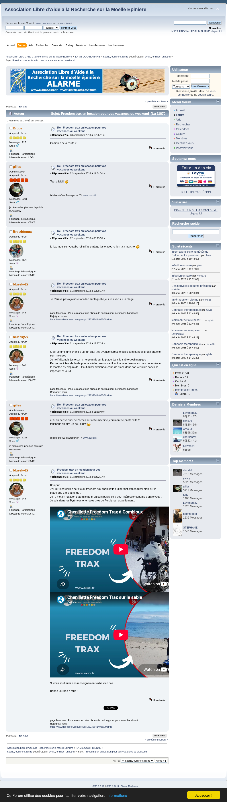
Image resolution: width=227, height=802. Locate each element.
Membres (181, 138)
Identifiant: (183, 75)
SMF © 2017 (112, 786)
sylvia (148, 56)
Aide (178, 119)
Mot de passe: (180, 81)
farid (185, 494)
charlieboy (189, 437)
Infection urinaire (182, 265)
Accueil (180, 110)
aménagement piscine (185, 299)
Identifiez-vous (185, 143)
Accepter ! (203, 795)
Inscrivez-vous (184, 148)
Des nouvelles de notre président (191, 285)
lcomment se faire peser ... (187, 320)
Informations (116, 795)
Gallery (180, 133)
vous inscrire (67, 23)
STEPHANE (190, 527)
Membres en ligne (186, 389)
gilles (17, 166)
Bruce (17, 128)
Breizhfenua (22, 232)
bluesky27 (20, 284)
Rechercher (183, 124)
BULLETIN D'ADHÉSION (196, 192)
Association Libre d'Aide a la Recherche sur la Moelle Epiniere (75, 9)
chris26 (156, 56)
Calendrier (182, 129)
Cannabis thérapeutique (186, 309)
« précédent (151, 101)
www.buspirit (89, 195)
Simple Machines (129, 786)
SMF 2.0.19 (98, 786)
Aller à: (116, 761)
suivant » (163, 101)
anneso (166, 56)
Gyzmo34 (189, 446)
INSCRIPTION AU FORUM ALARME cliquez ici (196, 31)
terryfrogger (190, 513)
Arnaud (187, 429)
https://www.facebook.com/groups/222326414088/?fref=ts (81, 319)
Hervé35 (201, 275)
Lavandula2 (178, 334)
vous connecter (44, 23)
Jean (208, 255)
